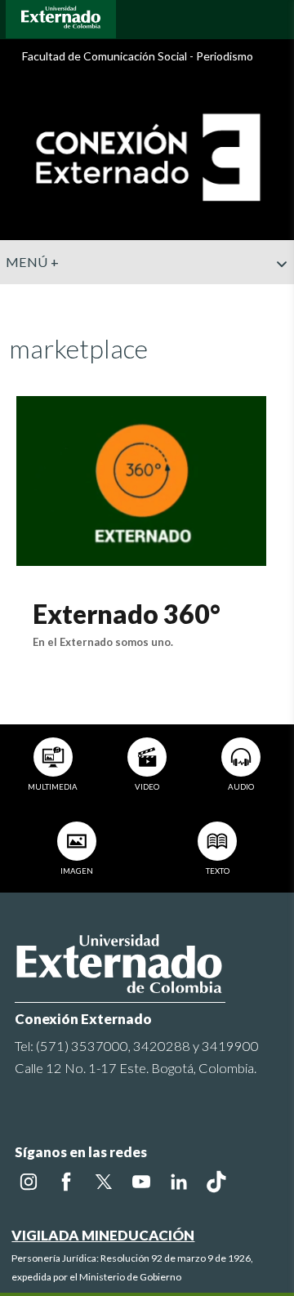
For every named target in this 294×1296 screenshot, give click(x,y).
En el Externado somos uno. (103, 641)
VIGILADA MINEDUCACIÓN (102, 1235)
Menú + (32, 261)
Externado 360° (126, 614)
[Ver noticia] (140, 479)
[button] (275, 296)
